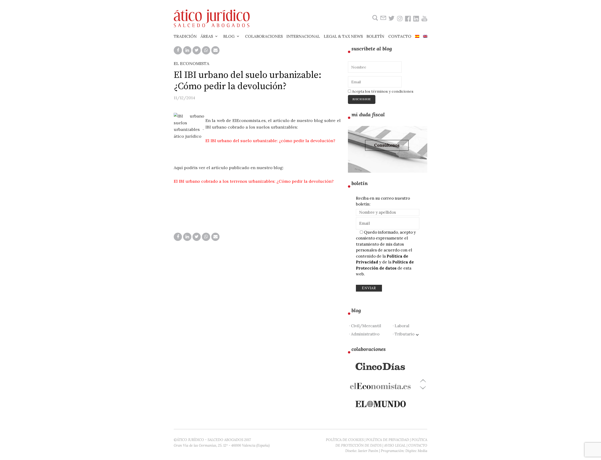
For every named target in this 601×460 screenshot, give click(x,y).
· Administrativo (364, 334)
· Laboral (401, 325)
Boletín (375, 36)
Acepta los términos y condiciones (382, 91)
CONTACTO (417, 445)
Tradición (185, 36)
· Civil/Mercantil (365, 325)
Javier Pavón (368, 451)
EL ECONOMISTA (191, 63)
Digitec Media (416, 451)
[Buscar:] (374, 18)
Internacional (303, 36)
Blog (229, 36)
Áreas (206, 36)
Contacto (399, 36)
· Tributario (404, 334)
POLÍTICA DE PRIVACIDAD (387, 439)
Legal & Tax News (343, 36)
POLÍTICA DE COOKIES (345, 439)
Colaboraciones (264, 36)
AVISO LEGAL (395, 445)
